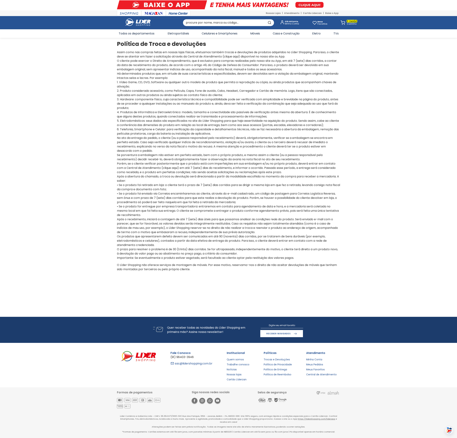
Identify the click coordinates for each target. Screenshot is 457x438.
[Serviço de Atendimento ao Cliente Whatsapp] (210, 401)
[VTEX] (321, 393)
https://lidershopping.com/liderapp (316, 418)
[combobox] (228, 22)
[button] (289, 22)
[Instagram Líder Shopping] (202, 401)
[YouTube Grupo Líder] (217, 401)
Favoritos (322, 22)
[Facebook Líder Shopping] (194, 401)
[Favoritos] (314, 23)
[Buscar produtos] (269, 22)
